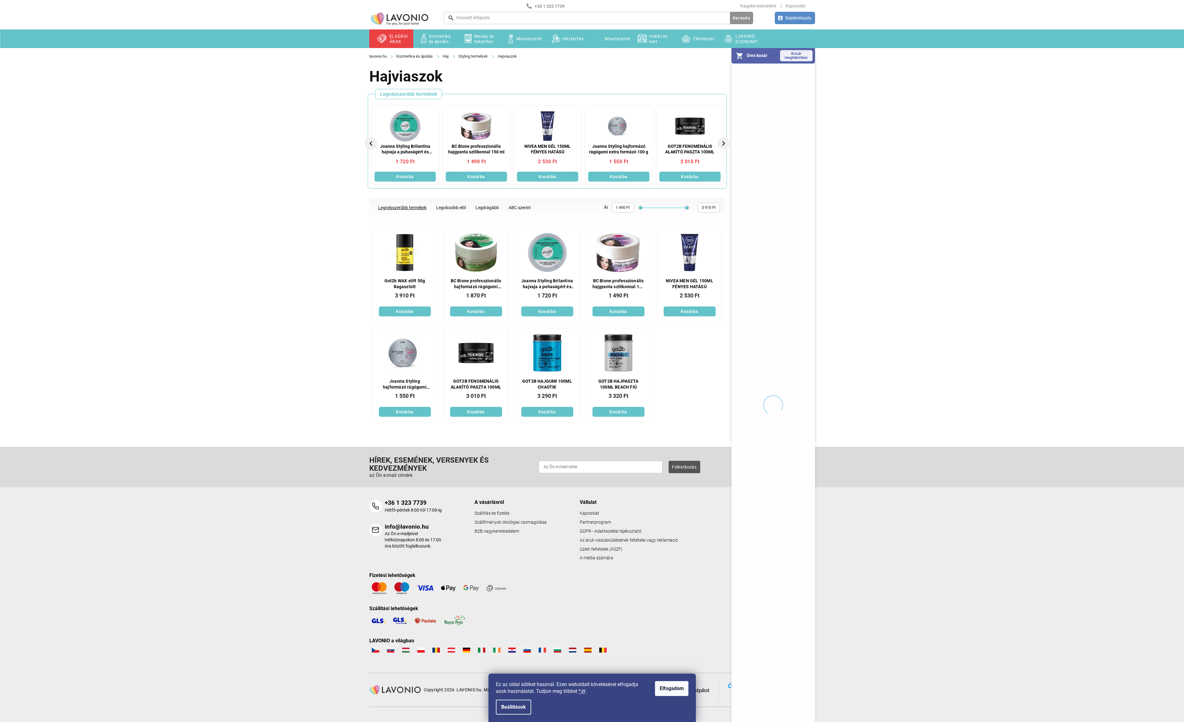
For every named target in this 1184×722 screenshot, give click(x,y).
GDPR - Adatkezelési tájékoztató (610, 531)
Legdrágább (487, 207)
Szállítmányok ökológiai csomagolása (511, 522)
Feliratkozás (684, 466)
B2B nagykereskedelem (497, 531)
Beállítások (513, 707)
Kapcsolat (796, 5)
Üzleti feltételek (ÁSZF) (601, 549)
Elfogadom (672, 688)
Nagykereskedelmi (758, 5)
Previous (371, 143)
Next (724, 143)
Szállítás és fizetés (492, 513)
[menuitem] (391, 38)
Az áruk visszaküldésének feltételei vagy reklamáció (629, 540)
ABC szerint (520, 207)
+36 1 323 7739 (406, 502)
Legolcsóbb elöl (451, 207)
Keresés (741, 17)
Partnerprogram (595, 522)
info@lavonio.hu (407, 526)
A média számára (596, 558)
